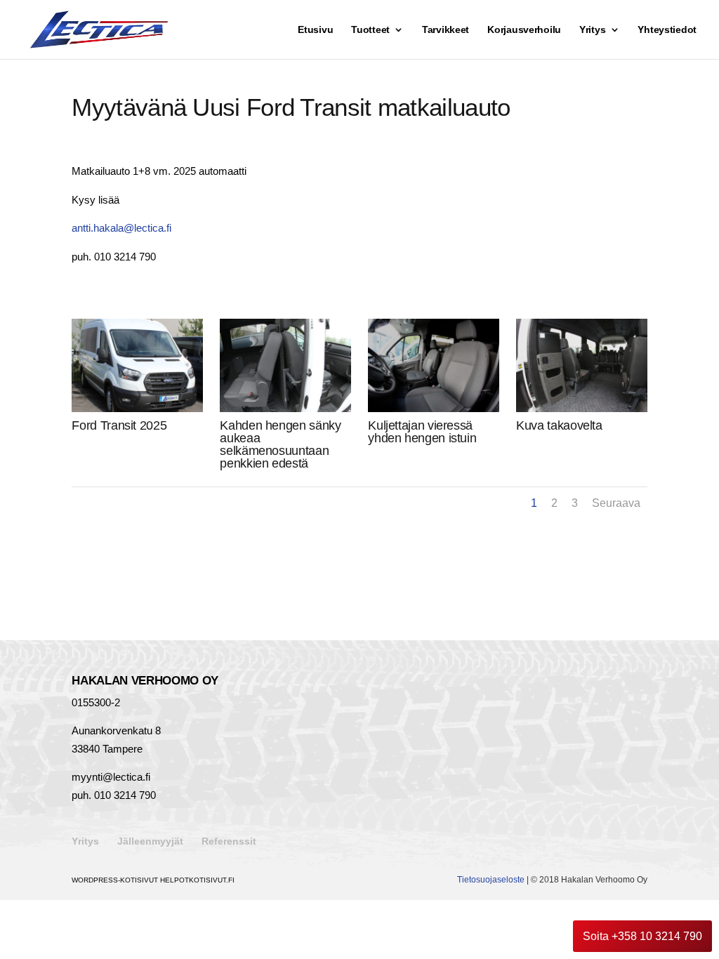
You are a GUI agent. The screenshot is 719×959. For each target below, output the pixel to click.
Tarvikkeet (445, 30)
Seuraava (616, 503)
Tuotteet (370, 30)
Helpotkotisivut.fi (197, 880)
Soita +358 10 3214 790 (642, 936)
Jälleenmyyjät (150, 841)
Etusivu (315, 30)
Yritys (592, 30)
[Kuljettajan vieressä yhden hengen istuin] (433, 408)
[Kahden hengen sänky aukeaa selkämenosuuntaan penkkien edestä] (285, 408)
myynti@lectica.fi (111, 777)
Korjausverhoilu (524, 30)
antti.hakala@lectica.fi (121, 228)
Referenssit (229, 841)
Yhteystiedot (667, 30)
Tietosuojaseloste (491, 880)
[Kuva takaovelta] (581, 408)
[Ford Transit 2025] (137, 408)
